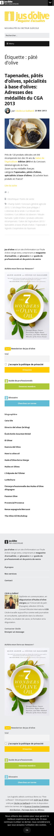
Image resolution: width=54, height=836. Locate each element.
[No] (50, 824)
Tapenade (40, 224)
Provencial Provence (14, 502)
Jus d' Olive (44, 800)
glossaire (24, 256)
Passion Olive (11, 496)
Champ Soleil (14, 204)
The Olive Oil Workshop (16, 516)
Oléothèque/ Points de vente (20, 199)
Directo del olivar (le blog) (17, 427)
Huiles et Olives (12, 466)
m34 (36, 800)
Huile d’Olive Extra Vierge (17, 460)
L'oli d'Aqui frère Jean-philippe (24, 207)
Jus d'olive (9, 249)
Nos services (11, 573)
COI (47, 609)
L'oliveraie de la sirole (15, 211)
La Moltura (10, 479)
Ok (27, 830)
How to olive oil (12, 453)
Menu (11, 43)
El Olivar (8, 440)
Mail (6, 353)
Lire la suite (11, 185)
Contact (9, 580)
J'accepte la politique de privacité (25, 364)
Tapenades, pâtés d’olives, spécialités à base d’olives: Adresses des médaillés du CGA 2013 (26, 89)
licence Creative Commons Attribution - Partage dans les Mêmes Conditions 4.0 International (29, 809)
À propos (9, 567)
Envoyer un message (14, 632)
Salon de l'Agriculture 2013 (31, 221)
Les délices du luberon (25, 214)
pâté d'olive (19, 218)
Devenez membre (27, 386)
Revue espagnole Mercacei (17, 509)
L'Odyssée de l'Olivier (15, 473)
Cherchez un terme (27, 403)
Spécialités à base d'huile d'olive (19, 224)
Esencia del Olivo (13, 447)
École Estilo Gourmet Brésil (18, 433)
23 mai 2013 (41, 110)
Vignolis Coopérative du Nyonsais (20, 228)
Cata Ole (9, 420)
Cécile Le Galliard (24, 110)
